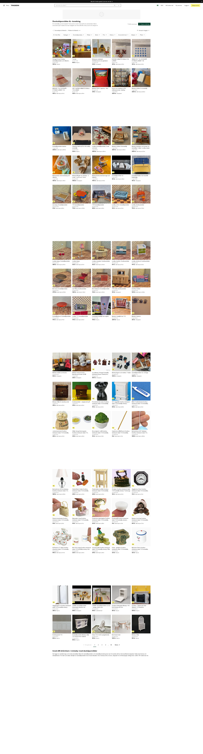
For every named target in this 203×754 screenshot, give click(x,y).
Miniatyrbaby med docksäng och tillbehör (61, 176)
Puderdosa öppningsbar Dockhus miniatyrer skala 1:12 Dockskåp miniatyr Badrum (101, 519)
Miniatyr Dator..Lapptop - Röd (100, 88)
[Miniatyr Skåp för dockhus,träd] (61, 391)
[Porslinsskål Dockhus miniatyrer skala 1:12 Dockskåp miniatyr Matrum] (121, 507)
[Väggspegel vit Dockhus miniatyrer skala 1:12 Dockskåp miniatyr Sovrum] (61, 594)
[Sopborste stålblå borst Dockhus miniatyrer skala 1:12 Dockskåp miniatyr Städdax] (121, 420)
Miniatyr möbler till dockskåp (119, 146)
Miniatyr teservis (136, 316)
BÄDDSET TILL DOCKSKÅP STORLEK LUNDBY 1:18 (59, 89)
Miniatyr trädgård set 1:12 (119, 316)
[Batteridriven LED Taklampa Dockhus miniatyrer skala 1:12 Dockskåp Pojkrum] (141, 420)
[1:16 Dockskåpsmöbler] (101, 194)
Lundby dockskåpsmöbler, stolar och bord (100, 147)
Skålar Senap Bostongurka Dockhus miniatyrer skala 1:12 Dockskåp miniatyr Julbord (80, 432)
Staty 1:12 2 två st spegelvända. (100, 634)
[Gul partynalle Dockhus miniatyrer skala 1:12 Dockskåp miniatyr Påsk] (101, 536)
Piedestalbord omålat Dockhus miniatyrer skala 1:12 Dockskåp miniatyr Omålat (100, 490)
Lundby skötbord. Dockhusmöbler (141, 261)
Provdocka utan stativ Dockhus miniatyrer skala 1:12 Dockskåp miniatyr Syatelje (100, 402)
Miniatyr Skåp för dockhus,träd (60, 402)
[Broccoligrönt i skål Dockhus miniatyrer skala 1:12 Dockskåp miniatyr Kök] (101, 420)
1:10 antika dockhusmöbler (119, 288)
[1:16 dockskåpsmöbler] (81, 194)
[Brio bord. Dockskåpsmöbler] (61, 278)
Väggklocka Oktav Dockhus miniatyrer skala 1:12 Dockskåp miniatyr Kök (140, 490)
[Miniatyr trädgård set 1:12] (121, 305)
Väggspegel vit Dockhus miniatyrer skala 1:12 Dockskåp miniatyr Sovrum (61, 606)
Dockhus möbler (136, 288)
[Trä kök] (81, 48)
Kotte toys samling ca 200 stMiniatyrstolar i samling (119, 89)
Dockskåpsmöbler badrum (59, 146)
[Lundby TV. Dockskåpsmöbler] (81, 305)
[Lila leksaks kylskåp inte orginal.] (101, 305)
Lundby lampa (76, 261)
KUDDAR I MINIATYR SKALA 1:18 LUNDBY (120, 59)
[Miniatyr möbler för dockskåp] (141, 77)
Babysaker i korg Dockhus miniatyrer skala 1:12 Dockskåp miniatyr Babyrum (80, 519)
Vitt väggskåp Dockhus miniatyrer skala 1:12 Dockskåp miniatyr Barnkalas (121, 402)
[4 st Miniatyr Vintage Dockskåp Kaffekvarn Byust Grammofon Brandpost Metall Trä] (101, 362)
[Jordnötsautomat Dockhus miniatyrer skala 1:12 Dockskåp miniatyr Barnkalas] (61, 420)
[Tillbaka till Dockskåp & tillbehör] (53, 30)
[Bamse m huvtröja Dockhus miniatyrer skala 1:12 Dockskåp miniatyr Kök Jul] (141, 507)
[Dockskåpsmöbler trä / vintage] (141, 362)
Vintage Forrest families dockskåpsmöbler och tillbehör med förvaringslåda (60, 60)
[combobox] (85, 5)
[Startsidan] (15, 5)
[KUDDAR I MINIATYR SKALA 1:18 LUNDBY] (121, 48)
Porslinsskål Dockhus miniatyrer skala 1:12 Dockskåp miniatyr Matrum (120, 519)
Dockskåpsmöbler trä (117, 175)
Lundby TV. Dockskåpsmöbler (80, 316)
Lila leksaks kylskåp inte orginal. (100, 316)
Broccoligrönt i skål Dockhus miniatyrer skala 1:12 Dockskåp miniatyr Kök (100, 432)
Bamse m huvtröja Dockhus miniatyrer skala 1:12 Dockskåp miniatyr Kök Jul (140, 519)
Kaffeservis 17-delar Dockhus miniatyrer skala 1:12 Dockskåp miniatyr (60, 548)
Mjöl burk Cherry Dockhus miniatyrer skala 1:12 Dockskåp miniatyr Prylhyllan (140, 548)
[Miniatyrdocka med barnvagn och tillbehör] (101, 165)
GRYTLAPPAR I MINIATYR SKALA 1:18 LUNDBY (80, 89)
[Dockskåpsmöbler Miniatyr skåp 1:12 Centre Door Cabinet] (81, 624)
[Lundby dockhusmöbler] (141, 194)
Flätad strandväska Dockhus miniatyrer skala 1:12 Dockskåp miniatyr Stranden (60, 519)
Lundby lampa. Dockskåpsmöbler (61, 261)
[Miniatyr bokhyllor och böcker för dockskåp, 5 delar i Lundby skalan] (141, 135)
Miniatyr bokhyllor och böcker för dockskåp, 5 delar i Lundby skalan (141, 147)
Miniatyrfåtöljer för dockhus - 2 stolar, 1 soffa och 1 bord (80, 176)
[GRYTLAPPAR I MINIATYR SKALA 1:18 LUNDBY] (81, 77)
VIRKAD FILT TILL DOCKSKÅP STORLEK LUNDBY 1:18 (139, 59)
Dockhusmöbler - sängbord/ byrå (81, 402)
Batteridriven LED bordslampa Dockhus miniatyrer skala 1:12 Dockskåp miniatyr (60, 490)
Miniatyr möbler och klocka (59, 372)
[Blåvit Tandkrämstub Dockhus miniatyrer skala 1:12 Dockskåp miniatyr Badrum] (141, 391)
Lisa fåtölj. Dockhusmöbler (79, 288)
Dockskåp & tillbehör (61, 30)
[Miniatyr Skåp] (141, 624)
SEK (162, 5)
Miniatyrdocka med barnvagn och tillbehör (101, 176)
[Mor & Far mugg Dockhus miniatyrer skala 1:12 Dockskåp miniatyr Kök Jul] (81, 536)
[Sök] (114, 5)
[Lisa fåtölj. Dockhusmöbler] (81, 278)
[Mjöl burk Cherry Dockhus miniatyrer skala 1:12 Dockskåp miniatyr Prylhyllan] (141, 536)
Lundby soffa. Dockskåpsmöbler (120, 205)
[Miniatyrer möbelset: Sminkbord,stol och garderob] (101, 48)
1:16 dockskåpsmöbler (78, 205)
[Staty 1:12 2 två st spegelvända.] (101, 624)
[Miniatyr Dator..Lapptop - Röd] (101, 77)
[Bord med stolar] (121, 624)
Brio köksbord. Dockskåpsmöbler (100, 288)
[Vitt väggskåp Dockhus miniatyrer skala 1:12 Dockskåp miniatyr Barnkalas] (121, 391)
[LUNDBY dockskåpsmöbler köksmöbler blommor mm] (81, 594)
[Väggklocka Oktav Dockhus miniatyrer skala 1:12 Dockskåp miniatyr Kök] (141, 478)
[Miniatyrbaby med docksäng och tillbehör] (61, 165)
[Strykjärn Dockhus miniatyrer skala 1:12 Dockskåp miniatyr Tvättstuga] (121, 478)
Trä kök (74, 59)
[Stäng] (201, 1)
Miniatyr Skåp (135, 634)
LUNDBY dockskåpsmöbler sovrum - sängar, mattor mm (101, 606)
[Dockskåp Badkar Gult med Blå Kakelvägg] (141, 165)
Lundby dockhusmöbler (138, 205)
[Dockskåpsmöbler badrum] (61, 135)
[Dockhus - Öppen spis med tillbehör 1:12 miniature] (141, 594)
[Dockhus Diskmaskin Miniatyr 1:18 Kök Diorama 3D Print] (121, 594)
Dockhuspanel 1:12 (57, 634)
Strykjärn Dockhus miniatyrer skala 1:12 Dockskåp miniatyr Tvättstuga (121, 489)
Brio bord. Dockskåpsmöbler (59, 288)
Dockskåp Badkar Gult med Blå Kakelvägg (140, 176)
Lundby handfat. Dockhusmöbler (120, 261)
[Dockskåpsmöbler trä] (121, 165)
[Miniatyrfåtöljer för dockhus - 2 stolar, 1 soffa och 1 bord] (81, 165)
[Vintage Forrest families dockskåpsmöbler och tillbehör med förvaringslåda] (61, 48)
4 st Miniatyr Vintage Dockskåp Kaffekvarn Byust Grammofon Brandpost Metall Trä (100, 373)
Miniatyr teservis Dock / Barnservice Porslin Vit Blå (79, 373)
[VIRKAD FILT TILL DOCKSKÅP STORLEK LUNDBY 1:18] (141, 48)
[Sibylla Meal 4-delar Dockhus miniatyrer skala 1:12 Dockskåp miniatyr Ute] (81, 478)
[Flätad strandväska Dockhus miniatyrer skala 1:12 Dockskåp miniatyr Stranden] (61, 507)
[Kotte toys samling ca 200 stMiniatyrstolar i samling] (121, 77)
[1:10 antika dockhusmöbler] (121, 278)
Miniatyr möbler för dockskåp (139, 88)
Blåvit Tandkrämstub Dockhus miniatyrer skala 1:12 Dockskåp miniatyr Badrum (140, 402)
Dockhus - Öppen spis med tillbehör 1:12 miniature (139, 606)
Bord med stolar (116, 634)
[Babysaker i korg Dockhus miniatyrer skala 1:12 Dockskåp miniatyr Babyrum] (81, 507)
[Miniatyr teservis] (141, 305)
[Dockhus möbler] (141, 278)
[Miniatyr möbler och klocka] (61, 362)
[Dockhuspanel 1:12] (61, 624)
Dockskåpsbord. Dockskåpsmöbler (61, 316)
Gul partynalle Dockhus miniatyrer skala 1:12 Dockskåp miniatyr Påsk (101, 548)
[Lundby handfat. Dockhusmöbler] (121, 250)
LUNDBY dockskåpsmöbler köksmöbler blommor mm (79, 606)
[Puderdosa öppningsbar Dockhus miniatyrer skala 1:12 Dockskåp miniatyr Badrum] (101, 507)
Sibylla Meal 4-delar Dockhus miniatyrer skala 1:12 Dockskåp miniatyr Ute (80, 490)
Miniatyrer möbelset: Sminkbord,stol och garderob (100, 59)
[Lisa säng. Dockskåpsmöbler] (61, 194)
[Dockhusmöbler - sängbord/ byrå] (81, 391)
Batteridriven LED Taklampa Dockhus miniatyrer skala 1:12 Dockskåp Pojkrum (139, 432)
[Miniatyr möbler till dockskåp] (121, 135)
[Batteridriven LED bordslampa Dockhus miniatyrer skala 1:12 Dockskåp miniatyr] (61, 478)
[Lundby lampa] (81, 250)
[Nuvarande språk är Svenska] (157, 5)
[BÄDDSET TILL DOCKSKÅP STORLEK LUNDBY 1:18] (61, 77)
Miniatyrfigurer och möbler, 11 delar (121, 372)
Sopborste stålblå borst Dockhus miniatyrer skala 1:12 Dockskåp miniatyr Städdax (120, 432)
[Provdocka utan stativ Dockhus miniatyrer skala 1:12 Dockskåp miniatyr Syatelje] (101, 391)
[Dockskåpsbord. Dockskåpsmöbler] (61, 305)
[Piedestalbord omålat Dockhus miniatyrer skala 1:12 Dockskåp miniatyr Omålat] (101, 478)
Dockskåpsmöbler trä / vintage (140, 372)
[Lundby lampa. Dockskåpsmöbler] (61, 250)
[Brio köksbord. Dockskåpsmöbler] (101, 278)
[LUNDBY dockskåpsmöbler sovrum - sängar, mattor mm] (101, 594)
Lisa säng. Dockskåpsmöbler (59, 205)
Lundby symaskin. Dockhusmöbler (101, 261)
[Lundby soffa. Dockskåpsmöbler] (121, 194)
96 (111, 645)
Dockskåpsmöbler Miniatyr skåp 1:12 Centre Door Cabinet (80, 635)
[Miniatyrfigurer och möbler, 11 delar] (121, 362)
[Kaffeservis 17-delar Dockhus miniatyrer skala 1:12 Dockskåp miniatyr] (61, 536)
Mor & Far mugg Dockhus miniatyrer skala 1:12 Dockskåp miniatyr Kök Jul (81, 548)
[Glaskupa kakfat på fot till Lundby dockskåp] (81, 135)
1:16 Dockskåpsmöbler (98, 205)
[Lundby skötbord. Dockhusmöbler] (141, 250)
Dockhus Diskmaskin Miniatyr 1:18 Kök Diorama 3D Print (120, 606)
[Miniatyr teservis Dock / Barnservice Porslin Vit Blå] (81, 362)
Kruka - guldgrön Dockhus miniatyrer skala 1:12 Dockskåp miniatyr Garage (120, 548)
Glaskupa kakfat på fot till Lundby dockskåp (81, 147)
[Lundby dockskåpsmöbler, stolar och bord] (101, 135)
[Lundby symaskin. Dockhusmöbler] (101, 250)
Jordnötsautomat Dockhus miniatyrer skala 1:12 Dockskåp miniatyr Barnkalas (60, 432)
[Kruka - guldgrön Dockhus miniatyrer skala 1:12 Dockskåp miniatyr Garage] (121, 536)
